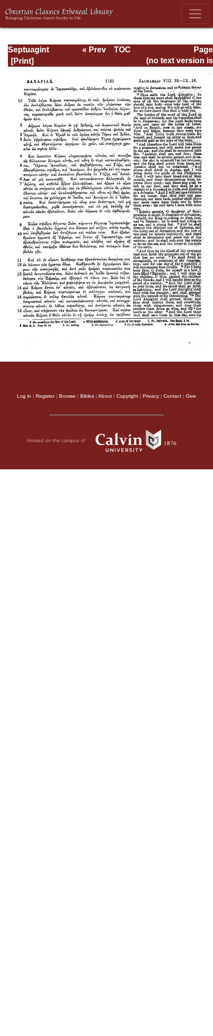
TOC (122, 49)
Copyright (127, 396)
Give (191, 396)
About (105, 396)
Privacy (151, 396)
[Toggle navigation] (195, 14)
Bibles (87, 396)
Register (45, 396)
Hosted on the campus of (57, 440)
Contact (172, 396)
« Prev (94, 49)
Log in (24, 396)
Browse (67, 396)
